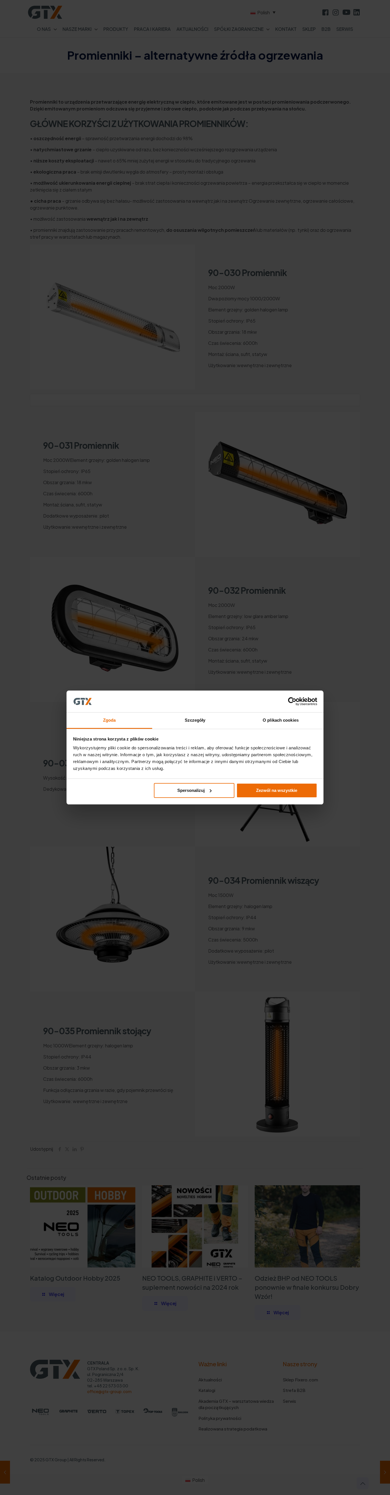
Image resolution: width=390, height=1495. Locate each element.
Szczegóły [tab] (195, 720)
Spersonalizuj (191, 790)
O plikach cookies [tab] (281, 720)
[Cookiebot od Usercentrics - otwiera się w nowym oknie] (292, 701)
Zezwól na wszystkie (276, 790)
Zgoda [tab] (109, 720)
